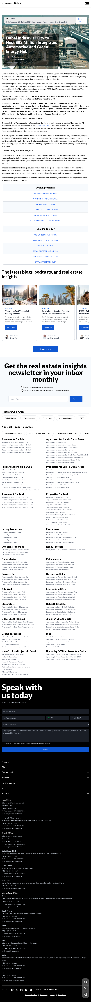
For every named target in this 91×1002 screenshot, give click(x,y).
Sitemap (52, 995)
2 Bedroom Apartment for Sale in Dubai (16, 447)
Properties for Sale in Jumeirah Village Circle (62, 475)
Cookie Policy (62, 995)
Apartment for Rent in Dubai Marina (15, 565)
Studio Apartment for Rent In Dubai (15, 497)
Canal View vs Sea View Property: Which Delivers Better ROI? (56, 312)
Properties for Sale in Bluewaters (14, 614)
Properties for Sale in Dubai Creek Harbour (17, 627)
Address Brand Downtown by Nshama (16, 667)
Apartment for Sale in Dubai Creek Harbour (17, 622)
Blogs (13, 18)
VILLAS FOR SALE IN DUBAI (45, 246)
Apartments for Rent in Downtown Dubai (61, 577)
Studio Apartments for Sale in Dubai (15, 442)
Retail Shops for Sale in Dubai (12, 482)
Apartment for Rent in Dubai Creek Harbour (18, 624)
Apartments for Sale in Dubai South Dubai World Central (67, 455)
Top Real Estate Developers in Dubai (15, 647)
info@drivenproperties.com (14, 813)
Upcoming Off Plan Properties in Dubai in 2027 (63, 657)
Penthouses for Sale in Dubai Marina (59, 540)
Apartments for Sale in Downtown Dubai (61, 445)
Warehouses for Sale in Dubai (12, 485)
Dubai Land (47, 418)
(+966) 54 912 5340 (10, 916)
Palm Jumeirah (29, 418)
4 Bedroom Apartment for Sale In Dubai (16, 452)
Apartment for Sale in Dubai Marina (14, 562)
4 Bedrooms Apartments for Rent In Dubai (17, 507)
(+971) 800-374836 (19, 811)
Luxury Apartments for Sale (12, 535)
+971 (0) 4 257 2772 (10, 856)
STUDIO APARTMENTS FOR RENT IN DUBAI (45, 221)
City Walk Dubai (65, 418)
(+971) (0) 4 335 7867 (11, 871)
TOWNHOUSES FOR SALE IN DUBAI (45, 251)
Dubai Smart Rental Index (55, 644)
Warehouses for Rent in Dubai (57, 517)
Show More (45, 349)
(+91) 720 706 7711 (10, 963)
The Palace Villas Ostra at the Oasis (15, 674)
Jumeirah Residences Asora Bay (13, 662)
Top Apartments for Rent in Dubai (58, 500)
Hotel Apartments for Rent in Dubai (59, 510)
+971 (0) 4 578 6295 (10, 823)
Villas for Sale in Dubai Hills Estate (58, 614)
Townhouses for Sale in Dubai (13, 472)
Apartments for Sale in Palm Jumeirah (60, 462)
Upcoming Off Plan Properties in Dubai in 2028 (63, 659)
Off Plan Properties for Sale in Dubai (15, 552)
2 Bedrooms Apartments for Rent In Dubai (17, 502)
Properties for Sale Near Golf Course (59, 485)
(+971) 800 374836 (19, 904)
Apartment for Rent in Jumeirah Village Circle (63, 624)
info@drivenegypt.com (12, 951)
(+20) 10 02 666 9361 (11, 945)
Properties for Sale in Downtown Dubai (60, 584)
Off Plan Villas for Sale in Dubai (13, 555)
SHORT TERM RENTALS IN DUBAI (45, 215)
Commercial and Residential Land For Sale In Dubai (20, 490)
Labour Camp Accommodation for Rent (16, 637)
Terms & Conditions (31, 995)
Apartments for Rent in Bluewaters (15, 607)
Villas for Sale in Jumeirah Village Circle (60, 629)
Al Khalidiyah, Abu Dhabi (67, 433)
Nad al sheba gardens (10, 657)
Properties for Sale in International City (60, 600)
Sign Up (76, 399)
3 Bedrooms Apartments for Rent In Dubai (17, 505)
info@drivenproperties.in (13, 968)
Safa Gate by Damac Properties (13, 664)
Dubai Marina (10, 418)
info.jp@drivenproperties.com (15, 980)
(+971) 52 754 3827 (10, 975)
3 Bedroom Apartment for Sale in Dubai (16, 450)
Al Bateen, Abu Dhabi (13, 433)
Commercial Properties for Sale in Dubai (16, 487)
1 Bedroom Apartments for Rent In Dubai (17, 500)
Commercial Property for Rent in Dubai (60, 515)
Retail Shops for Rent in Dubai (57, 520)
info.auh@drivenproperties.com (15, 888)
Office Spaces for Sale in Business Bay (16, 584)
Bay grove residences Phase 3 (13, 654)
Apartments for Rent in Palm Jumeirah (60, 565)
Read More (11, 328)
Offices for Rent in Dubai (55, 512)
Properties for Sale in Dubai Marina (59, 470)
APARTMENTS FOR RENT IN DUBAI (45, 199)
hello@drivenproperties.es (14, 936)
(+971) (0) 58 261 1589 (11, 901)
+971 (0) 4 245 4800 (10, 808)
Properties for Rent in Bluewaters (14, 612)
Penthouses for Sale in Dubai (12, 477)
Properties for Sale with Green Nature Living (62, 482)
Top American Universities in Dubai (59, 642)
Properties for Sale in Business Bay (14, 582)
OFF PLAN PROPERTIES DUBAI (45, 262)
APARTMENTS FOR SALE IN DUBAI (45, 240)
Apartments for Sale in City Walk (14, 600)
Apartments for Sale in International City (61, 597)
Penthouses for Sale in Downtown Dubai (61, 537)
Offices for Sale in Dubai (11, 475)
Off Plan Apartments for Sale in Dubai (16, 550)
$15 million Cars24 (44, 126)
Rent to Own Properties (11, 639)
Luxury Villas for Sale (9, 537)
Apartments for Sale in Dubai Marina (59, 450)
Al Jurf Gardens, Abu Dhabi (39, 433)
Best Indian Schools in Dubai (56, 637)
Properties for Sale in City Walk (13, 595)
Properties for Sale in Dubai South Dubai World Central (66, 472)
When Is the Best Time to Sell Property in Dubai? (17, 312)
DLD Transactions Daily (10, 644)
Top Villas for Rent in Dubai (56, 505)
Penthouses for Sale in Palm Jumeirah (60, 542)
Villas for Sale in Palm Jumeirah (57, 570)
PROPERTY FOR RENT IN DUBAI (45, 193)
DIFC (82, 418)
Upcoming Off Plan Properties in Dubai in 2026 (63, 654)
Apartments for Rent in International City (61, 592)
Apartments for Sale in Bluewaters (14, 609)
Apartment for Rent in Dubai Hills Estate (61, 609)
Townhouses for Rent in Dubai (57, 507)
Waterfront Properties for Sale (57, 487)
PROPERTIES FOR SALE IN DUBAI (45, 235)
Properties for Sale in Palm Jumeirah (59, 567)
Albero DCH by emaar (10, 672)
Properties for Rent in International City (61, 595)
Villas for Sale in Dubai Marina (12, 570)
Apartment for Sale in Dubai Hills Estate (60, 607)
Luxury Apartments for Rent (12, 540)
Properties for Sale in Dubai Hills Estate (60, 612)
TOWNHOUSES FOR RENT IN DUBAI (45, 210)
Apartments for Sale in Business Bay (15, 577)
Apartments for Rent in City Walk (14, 597)
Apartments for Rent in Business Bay (15, 579)
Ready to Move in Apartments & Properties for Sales (65, 550)
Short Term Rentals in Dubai (56, 522)
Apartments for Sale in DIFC (56, 442)
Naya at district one (9, 659)
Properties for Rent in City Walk (58, 502)
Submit (45, 749)
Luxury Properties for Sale (11, 532)
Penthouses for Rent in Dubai (57, 497)
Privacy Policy (44, 995)
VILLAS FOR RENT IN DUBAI (45, 204)
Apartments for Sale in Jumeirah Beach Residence (64, 457)
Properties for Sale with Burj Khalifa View (61, 480)
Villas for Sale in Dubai (10, 470)
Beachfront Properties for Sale (57, 477)
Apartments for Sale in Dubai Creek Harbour (62, 447)
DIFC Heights (7, 669)
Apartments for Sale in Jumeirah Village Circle (63, 460)
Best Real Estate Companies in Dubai (60, 639)
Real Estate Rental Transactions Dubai (16, 642)
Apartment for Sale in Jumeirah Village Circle (62, 622)
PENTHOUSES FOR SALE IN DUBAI (46, 257)
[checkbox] (22, 387)
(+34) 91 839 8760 (10, 931)
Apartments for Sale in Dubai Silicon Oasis (61, 452)
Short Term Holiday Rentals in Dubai (59, 525)
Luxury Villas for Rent (10, 542)
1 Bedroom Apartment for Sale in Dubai (16, 445)
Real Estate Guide (53, 647)
